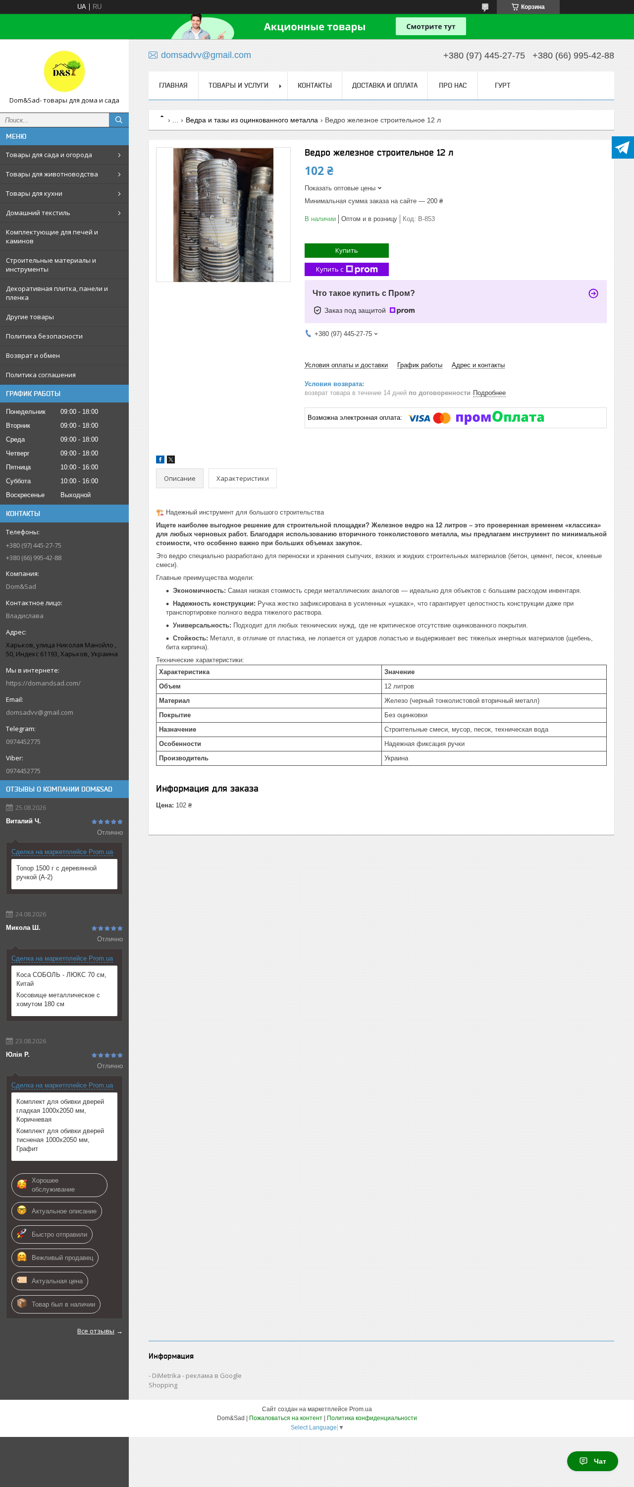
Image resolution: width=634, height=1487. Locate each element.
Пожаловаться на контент (285, 1418)
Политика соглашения (41, 374)
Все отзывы (95, 1330)
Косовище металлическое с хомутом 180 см (58, 999)
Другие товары (30, 316)
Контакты (315, 85)
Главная (173, 85)
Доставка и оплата (385, 85)
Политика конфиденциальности (372, 1418)
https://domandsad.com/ (43, 683)
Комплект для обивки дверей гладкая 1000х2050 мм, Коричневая (60, 1110)
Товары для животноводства (52, 174)
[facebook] (160, 461)
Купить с (329, 269)
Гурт (503, 85)
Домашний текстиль (38, 212)
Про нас (453, 85)
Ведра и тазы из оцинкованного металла (252, 120)
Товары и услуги (238, 85)
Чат (600, 1461)
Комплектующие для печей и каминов (52, 236)
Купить (346, 250)
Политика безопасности (44, 336)
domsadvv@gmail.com (39, 712)
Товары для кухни (34, 193)
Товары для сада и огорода (49, 154)
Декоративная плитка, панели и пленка (57, 293)
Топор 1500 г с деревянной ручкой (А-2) (56, 872)
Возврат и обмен (33, 355)
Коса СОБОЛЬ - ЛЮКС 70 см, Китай (61, 979)
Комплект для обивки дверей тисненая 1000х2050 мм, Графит (60, 1139)
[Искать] (119, 120)
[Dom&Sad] (64, 71)
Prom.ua (360, 1409)
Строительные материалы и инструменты (51, 265)
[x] (171, 461)
